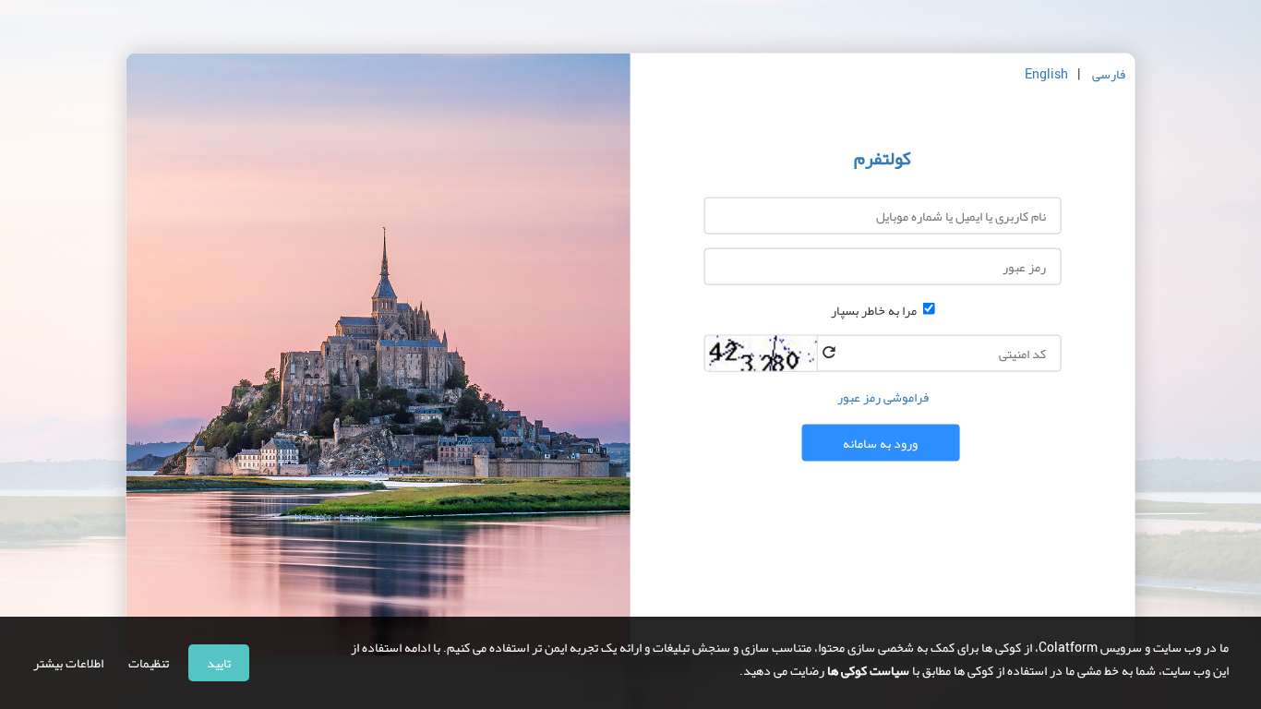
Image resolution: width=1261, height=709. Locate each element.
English (1046, 73)
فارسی (1108, 73)
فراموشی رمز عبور (883, 396)
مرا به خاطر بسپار (874, 309)
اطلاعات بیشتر (68, 662)
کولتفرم (882, 157)
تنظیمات (148, 662)
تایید (219, 662)
